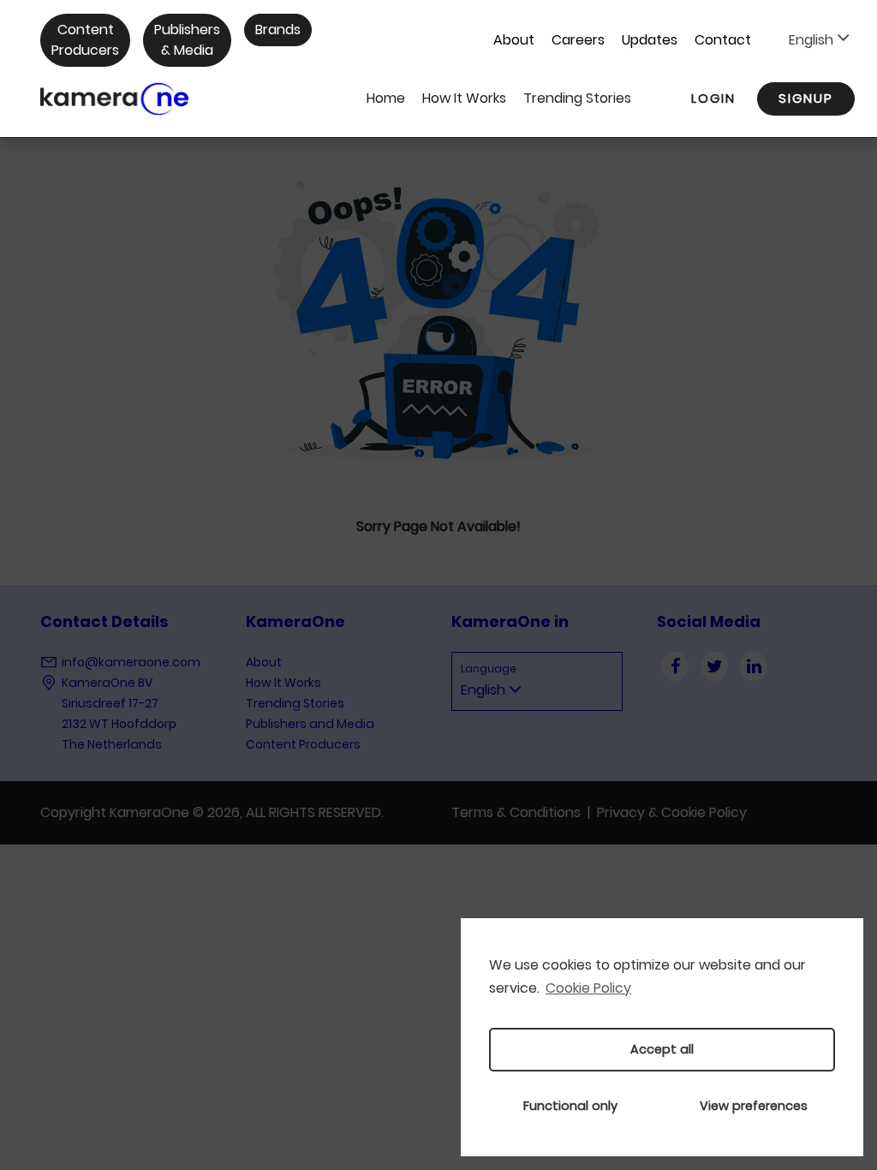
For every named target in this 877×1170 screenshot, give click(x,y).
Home (386, 98)
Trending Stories (577, 98)
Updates (649, 40)
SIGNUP (806, 98)
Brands (278, 29)
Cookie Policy (588, 988)
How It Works (464, 98)
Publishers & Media (187, 40)
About (513, 40)
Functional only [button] (570, 1105)
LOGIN (713, 98)
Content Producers (85, 40)
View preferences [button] (754, 1105)
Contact (723, 40)
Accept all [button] (662, 1049)
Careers (578, 40)
